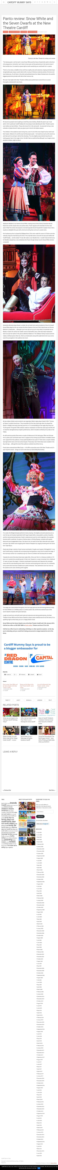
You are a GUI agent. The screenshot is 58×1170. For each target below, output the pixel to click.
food (13, 827)
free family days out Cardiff (13, 830)
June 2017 (39, 1064)
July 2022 (39, 940)
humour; (7, 838)
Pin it (50, 700)
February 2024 (40, 898)
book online (28, 625)
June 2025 (39, 863)
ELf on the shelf (13, 814)
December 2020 (40, 968)
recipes (3, 842)
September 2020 (40, 975)
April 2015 (39, 1125)
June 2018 (39, 1036)
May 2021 (39, 966)
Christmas (23, 31)
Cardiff (5, 31)
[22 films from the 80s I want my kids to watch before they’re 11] (23, 806)
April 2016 (39, 1097)
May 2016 (39, 1094)
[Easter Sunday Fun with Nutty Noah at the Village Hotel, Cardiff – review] (11, 730)
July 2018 (39, 1034)
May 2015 (39, 1123)
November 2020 (40, 970)
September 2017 (40, 1057)
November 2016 (40, 1080)
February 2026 (40, 844)
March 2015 (39, 1127)
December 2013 (40, 1151)
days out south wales (9, 813)
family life (12, 825)
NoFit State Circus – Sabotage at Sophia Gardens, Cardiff (27, 738)
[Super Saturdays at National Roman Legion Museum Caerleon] (31, 841)
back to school (4, 803)
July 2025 (39, 860)
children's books (8, 807)
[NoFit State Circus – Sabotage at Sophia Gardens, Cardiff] (29, 730)
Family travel (4, 827)
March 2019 (39, 1015)
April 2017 (39, 1069)
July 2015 (39, 1118)
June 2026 (39, 834)
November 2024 (40, 877)
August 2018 (40, 1031)
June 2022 (39, 942)
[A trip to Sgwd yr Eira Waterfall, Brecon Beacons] (31, 832)
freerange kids (7, 836)
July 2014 (39, 1146)
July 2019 (39, 1005)
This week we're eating (9, 846)
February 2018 (40, 1045)
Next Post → (52, 790)
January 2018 (40, 1048)
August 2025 (40, 858)
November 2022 (40, 933)
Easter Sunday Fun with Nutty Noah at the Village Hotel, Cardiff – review (10, 738)
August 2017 (40, 1059)
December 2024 (40, 874)
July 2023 (39, 914)
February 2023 (40, 926)
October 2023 (40, 907)
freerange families (6, 834)
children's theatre (14, 31)
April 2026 (39, 839)
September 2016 (40, 1085)
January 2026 (40, 846)
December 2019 (40, 996)
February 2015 (40, 1130)
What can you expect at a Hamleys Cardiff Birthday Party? (10, 720)
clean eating (10, 810)
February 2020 (40, 991)
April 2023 (39, 921)
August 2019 (40, 1003)
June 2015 (39, 1120)
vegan (6, 847)
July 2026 (39, 832)
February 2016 (40, 1101)
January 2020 (40, 994)
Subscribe (40, 816)
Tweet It (7, 700)
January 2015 (40, 1132)
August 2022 (40, 938)
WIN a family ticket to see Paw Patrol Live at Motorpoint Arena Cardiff (28, 720)
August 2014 (40, 1144)
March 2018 (39, 1043)
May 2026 (39, 837)
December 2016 (40, 1078)
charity (8, 805)
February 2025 (40, 872)
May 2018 (39, 1038)
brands (13, 802)
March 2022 (39, 949)
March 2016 (39, 1099)
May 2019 (39, 1010)
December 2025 (40, 849)
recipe (14, 840)
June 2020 (39, 982)
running (2, 843)
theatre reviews (9, 843)
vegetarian (10, 847)
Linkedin (39, 700)
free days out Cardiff (9, 828)
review (7, 842)
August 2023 (40, 912)
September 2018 (40, 1029)
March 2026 (39, 842)
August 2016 (40, 1087)
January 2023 (40, 928)
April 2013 (39, 1155)
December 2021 (40, 954)
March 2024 (39, 895)
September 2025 (40, 856)
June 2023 (39, 916)
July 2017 (39, 1062)
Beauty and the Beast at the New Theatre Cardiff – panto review (27, 686)
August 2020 (40, 977)
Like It (18, 700)
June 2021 (39, 963)
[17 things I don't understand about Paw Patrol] (23, 815)
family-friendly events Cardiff (7, 816)
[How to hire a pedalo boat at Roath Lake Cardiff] (31, 823)
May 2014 (39, 1148)
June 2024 (39, 888)
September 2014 (40, 1141)
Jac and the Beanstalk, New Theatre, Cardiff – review (44, 685)
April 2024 (39, 893)
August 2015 (40, 1116)
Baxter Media (54, 1163)
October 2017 (40, 1055)
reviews (12, 841)
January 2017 (40, 1076)
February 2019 (40, 1017)
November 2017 (40, 1052)
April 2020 (39, 987)
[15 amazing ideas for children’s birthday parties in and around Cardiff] (23, 823)
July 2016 (39, 1090)
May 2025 (39, 865)
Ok (38, 1168)
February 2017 (40, 1073)
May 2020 (39, 984)
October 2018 (40, 1027)
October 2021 (40, 959)
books (9, 803)
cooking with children (10, 812)
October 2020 (40, 973)
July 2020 (39, 980)
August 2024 (40, 884)
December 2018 (40, 1022)
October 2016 (40, 1083)
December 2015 (40, 1106)
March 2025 (39, 870)
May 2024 (39, 891)
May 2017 (39, 1066)
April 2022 (39, 947)
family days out (9, 817)
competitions (3, 812)
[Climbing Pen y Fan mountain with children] (23, 832)
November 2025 (40, 851)
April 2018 (39, 1041)
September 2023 (40, 909)
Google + (29, 700)
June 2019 (39, 1008)
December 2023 (40, 902)
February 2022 (40, 952)
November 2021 (40, 956)
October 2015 (40, 1111)
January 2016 (40, 1104)
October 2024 (40, 879)
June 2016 (39, 1092)
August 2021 (40, 961)
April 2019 (39, 1012)
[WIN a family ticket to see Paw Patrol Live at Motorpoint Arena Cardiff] (29, 712)
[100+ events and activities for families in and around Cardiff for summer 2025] (31, 815)
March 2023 (39, 923)
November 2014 (40, 1137)
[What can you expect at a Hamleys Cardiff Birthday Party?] (11, 712)
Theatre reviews (32, 31)
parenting (8, 839)
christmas (4, 810)
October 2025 (40, 853)
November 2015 (40, 1108)
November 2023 (40, 905)
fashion (10, 827)
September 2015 (40, 1113)
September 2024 (40, 881)
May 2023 (39, 919)
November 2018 (40, 1024)
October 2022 (40, 935)
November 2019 (40, 998)
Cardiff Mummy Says (19, 2)
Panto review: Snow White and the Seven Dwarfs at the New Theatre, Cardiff (10, 686)
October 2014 (40, 1139)
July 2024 (39, 886)
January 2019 (40, 1019)
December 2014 (40, 1134)
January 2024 (40, 900)
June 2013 (39, 1153)
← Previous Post (7, 790)
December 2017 (40, 1050)
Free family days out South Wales (8, 832)
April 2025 (39, 867)
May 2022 (39, 945)
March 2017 (39, 1071)
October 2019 (40, 1001)
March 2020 (39, 989)
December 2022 (40, 930)
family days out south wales (8, 822)
